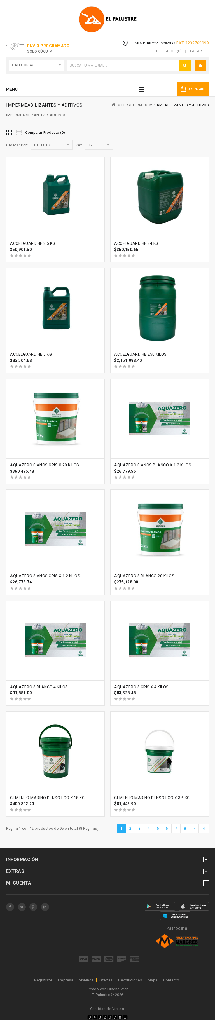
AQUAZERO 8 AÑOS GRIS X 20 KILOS (44, 465)
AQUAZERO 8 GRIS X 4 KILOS (141, 687)
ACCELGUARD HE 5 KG (31, 354)
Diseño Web (118, 989)
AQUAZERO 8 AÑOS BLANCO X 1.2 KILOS (152, 465)
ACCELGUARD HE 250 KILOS (140, 354)
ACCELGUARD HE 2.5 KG (32, 243)
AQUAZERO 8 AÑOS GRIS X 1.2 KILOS (45, 576)
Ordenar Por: (17, 145)
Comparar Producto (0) (45, 132)
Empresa (65, 980)
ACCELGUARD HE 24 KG (136, 243)
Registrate (43, 980)
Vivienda (86, 980)
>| (203, 828)
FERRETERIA (132, 105)
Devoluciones (130, 980)
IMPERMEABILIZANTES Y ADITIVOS (179, 105)
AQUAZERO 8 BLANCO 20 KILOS (144, 576)
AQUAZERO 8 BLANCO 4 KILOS (39, 687)
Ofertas (106, 980)
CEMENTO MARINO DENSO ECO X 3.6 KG (152, 798)
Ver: (78, 145)
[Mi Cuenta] (200, 65)
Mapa (153, 980)
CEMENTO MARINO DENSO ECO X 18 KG (47, 798)
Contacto (171, 980)
